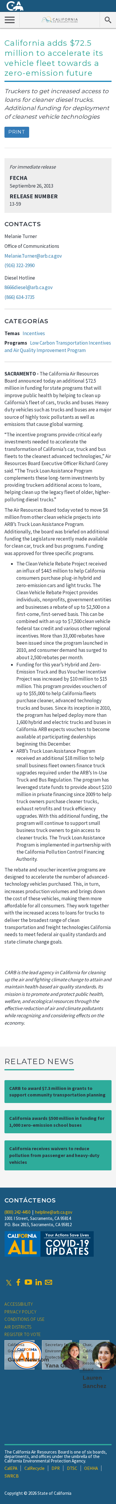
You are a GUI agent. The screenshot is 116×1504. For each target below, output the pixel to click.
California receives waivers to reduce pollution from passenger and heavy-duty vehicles (54, 1155)
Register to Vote (22, 1334)
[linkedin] (38, 1282)
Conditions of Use (24, 1319)
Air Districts (18, 1327)
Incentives (34, 333)
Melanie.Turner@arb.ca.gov (33, 256)
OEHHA (91, 1468)
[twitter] (9, 1282)
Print (16, 132)
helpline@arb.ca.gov (53, 1212)
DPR (55, 1468)
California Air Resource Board (59, 19)
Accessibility (18, 1304)
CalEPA (10, 1468)
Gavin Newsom (28, 1359)
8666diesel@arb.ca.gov (28, 287)
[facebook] (18, 1282)
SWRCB (11, 1476)
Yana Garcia (61, 1365)
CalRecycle (34, 1468)
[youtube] (28, 1282)
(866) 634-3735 (19, 297)
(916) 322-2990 (19, 265)
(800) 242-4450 (17, 1212)
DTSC (72, 1468)
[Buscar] (108, 19)
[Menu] (10, 19)
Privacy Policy (20, 1312)
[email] (48, 1282)
